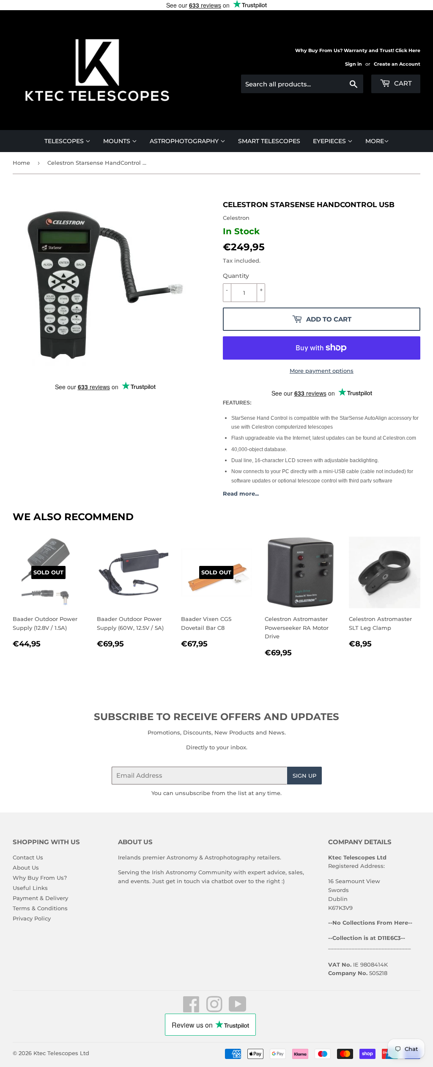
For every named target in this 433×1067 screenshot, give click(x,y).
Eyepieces (330, 141)
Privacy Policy (32, 918)
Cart (402, 83)
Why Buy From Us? (40, 877)
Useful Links (30, 887)
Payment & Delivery (40, 898)
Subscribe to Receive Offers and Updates (216, 717)
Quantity (236, 276)
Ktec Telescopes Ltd (61, 1053)
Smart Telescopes (269, 141)
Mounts (117, 141)
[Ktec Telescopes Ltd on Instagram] (214, 1009)
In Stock (241, 231)
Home (21, 162)
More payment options (322, 370)
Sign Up (304, 775)
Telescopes (64, 141)
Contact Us (28, 857)
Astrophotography (185, 141)
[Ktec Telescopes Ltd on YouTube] (238, 1009)
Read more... (241, 493)
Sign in (353, 64)
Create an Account (397, 64)
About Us (26, 867)
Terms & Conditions (40, 908)
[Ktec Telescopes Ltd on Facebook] (191, 1009)
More (374, 141)
